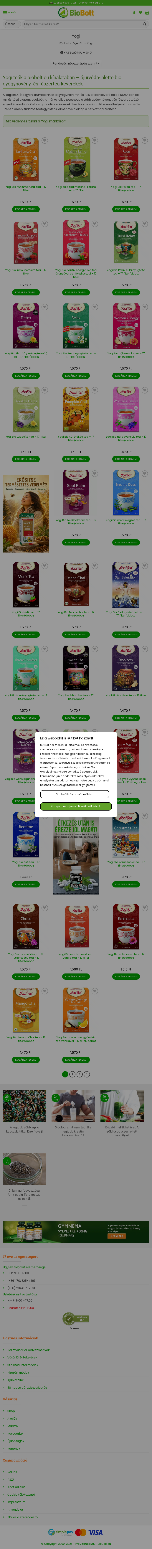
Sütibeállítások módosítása (74, 794)
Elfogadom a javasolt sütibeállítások (76, 806)
